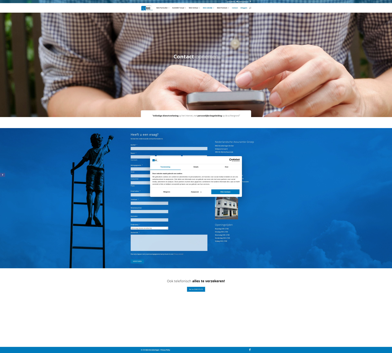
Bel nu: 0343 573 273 (196, 289)
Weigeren (166, 192)
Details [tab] (196, 167)
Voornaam (134, 160)
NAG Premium (222, 8)
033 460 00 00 (231, 1)
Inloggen (244, 8)
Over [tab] (226, 167)
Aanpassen (195, 192)
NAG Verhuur (193, 8)
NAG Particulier (162, 8)
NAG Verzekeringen (152, 350)
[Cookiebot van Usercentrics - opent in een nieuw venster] (231, 160)
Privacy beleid (178, 254)
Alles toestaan (225, 192)
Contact (235, 8)
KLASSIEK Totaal (178, 8)
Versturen (137, 261)
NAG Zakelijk (207, 8)
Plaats (133, 186)
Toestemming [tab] (165, 167)
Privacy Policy (165, 350)
